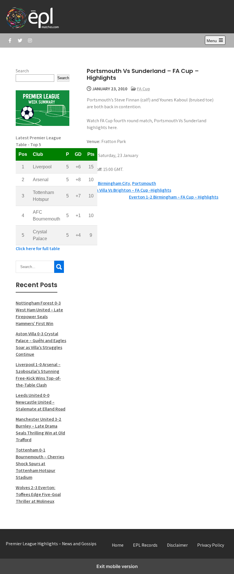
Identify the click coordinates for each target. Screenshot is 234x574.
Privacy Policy (210, 545)
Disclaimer (177, 545)
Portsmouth (144, 183)
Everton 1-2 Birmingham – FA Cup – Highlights (173, 197)
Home (118, 545)
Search (22, 71)
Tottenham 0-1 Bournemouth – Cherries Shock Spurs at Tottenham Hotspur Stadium (40, 463)
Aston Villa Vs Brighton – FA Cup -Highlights (129, 190)
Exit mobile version (117, 566)
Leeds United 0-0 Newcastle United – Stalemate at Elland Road (40, 402)
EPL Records (145, 545)
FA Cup (143, 89)
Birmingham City (114, 183)
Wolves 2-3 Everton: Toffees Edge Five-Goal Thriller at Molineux (38, 494)
